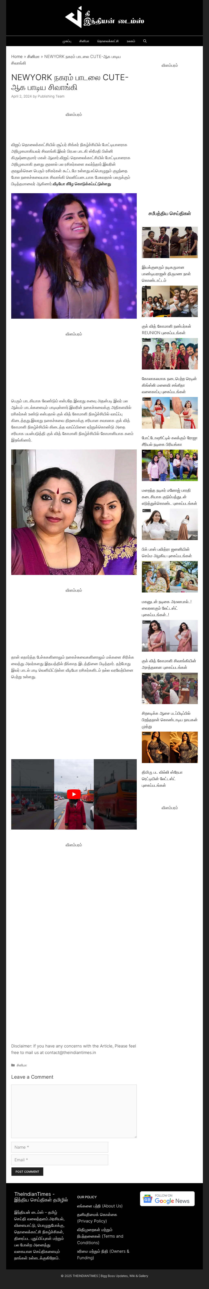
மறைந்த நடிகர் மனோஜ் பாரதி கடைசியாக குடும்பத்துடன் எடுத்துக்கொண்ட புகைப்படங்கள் (169, 497)
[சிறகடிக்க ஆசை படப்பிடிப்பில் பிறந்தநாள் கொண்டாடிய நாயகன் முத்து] (170, 689)
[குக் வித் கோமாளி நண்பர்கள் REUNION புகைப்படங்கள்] (170, 302)
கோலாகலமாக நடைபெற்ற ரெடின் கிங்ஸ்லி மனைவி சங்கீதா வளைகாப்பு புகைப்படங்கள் (169, 385)
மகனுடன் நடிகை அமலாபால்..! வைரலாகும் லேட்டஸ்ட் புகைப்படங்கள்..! (166, 608)
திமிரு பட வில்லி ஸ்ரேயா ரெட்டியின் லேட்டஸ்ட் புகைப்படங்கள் (162, 779)
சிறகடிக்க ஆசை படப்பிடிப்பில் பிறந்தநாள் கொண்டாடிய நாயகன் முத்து (170, 720)
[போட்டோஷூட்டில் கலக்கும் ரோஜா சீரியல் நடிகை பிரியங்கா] (170, 413)
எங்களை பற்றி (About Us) (100, 1206)
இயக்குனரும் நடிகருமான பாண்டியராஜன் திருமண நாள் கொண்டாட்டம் (166, 274)
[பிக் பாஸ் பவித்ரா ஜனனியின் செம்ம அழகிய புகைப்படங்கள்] (170, 525)
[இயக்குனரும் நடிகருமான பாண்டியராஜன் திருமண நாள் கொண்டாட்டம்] (170, 243)
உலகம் (131, 41)
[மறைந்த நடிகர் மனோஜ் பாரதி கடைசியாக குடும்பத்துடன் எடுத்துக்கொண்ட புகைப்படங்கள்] (170, 466)
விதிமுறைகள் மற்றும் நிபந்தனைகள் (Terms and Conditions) (100, 1236)
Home (17, 56)
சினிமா (84, 41)
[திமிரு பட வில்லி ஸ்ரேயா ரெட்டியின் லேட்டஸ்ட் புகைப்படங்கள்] (170, 748)
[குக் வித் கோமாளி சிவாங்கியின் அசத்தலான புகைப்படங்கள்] (170, 636)
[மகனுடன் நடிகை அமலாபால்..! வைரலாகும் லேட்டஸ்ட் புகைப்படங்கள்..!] (170, 577)
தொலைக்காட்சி (108, 41)
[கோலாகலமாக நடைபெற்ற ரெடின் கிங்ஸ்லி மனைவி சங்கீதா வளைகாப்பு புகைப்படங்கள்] (170, 354)
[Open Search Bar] (145, 41)
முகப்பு (67, 41)
